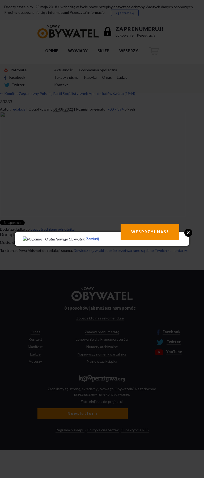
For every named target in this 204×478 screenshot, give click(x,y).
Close (188, 233)
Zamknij (92, 238)
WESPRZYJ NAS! (150, 232)
